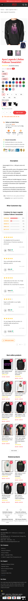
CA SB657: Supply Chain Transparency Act (11, 557)
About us (3, 548)
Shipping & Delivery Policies (7, 564)
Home (2, 9)
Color (3, 76)
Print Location (5, 100)
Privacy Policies (5, 552)
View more (14, 450)
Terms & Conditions (5, 550)
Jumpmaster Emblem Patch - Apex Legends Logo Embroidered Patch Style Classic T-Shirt (20, 440)
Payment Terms (5, 566)
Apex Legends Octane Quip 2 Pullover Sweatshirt (20, 475)
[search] (23, 5)
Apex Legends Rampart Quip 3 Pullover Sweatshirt (19, 497)
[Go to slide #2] (18, 53)
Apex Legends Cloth (11, 9)
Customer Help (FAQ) (6, 573)
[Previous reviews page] (17, 344)
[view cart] (26, 5)
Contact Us (3, 570)
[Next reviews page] (24, 344)
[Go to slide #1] (10, 53)
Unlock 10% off (3, 594)
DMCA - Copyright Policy (7, 555)
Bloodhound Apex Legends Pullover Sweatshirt (6, 497)
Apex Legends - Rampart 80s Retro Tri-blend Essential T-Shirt (7, 438)
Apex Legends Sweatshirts (8, 12)
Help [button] (25, 599)
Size (3, 92)
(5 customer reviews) (14, 65)
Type (3, 71)
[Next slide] (25, 31)
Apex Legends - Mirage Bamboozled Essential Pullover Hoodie (7, 416)
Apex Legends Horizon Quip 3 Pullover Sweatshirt (20, 373)
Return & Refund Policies (7, 568)
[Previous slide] (3, 31)
